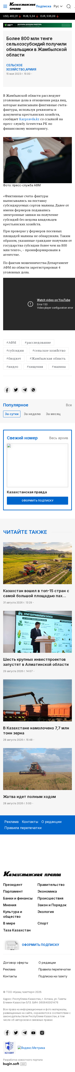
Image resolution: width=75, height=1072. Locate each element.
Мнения (9, 905)
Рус (56, 6)
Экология (46, 912)
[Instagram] (42, 1032)
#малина (59, 366)
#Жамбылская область (48, 358)
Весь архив (58, 438)
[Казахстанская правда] (22, 6)
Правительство (51, 885)
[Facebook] (7, 389)
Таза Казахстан (17, 930)
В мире (9, 923)
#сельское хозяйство (48, 350)
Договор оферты (15, 962)
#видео (12, 366)
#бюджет (13, 358)
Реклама (11, 822)
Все (69, 405)
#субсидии (15, 350)
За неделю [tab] (32, 414)
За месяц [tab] (53, 414)
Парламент (13, 891)
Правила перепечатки (22, 828)
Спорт (43, 923)
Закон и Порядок (52, 905)
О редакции (51, 822)
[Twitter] (15, 389)
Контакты (30, 822)
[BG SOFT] (23, 1062)
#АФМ (11, 342)
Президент (12, 885)
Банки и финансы (17, 898)
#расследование (38, 342)
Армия (31, 69)
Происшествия (50, 898)
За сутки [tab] (12, 414)
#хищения (35, 366)
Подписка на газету (53, 976)
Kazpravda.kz (29, 119)
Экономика (47, 891)
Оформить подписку (37, 500)
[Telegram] (24, 389)
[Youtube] (33, 1032)
